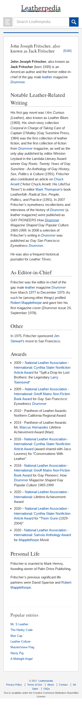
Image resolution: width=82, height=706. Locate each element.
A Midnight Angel (21, 659)
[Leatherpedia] (41, 8)
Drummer (17, 82)
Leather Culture (20, 641)
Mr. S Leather (19, 624)
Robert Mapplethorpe (26, 303)
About (50, 684)
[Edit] (67, 50)
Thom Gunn (49, 518)
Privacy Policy (14, 684)
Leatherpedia (45, 680)
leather (47, 77)
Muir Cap (16, 636)
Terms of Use (34, 684)
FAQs (47, 688)
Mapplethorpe (29, 540)
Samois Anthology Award (52, 535)
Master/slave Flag (22, 647)
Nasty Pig (16, 653)
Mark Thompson (48, 189)
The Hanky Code (21, 630)
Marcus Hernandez (34, 427)
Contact (63, 684)
